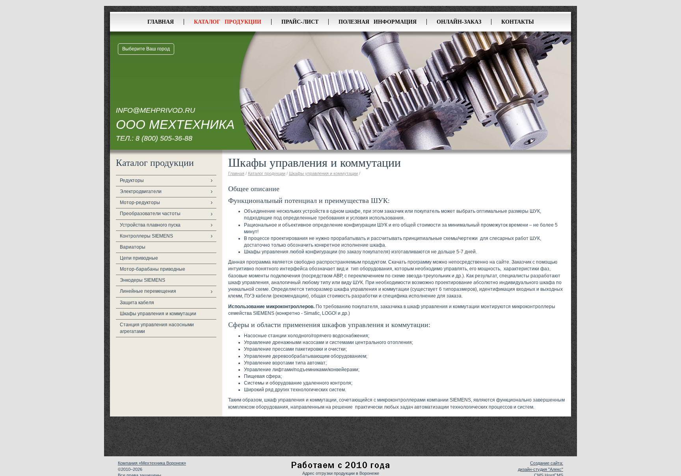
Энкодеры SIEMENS (142, 280)
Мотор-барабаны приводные (152, 269)
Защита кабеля (137, 302)
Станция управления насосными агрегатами (157, 328)
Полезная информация (378, 21)
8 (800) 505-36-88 (164, 138)
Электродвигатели (141, 191)
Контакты (517, 21)
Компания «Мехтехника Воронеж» (152, 463)
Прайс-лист (299, 21)
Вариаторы (132, 247)
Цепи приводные (139, 258)
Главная (160, 21)
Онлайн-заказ (459, 21)
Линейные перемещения (148, 291)
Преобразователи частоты (150, 213)
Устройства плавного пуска (150, 225)
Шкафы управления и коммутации (158, 313)
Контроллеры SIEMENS (146, 236)
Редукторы (132, 180)
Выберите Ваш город (146, 49)
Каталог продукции (227, 21)
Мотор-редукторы (140, 202)
